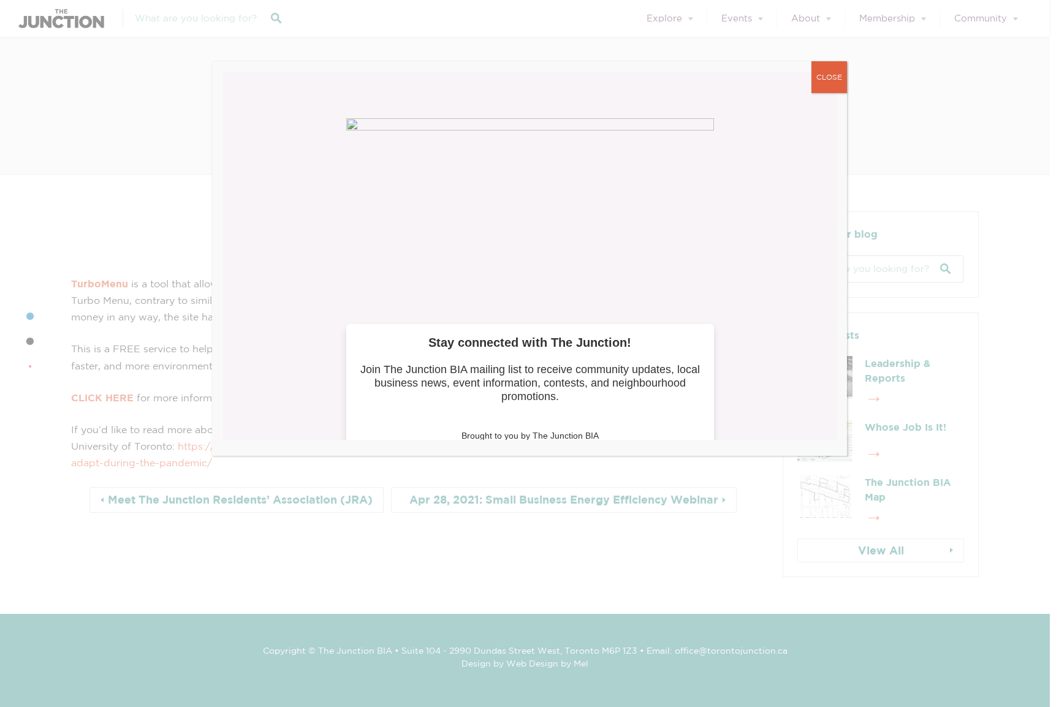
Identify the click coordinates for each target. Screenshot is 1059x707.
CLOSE (829, 77)
